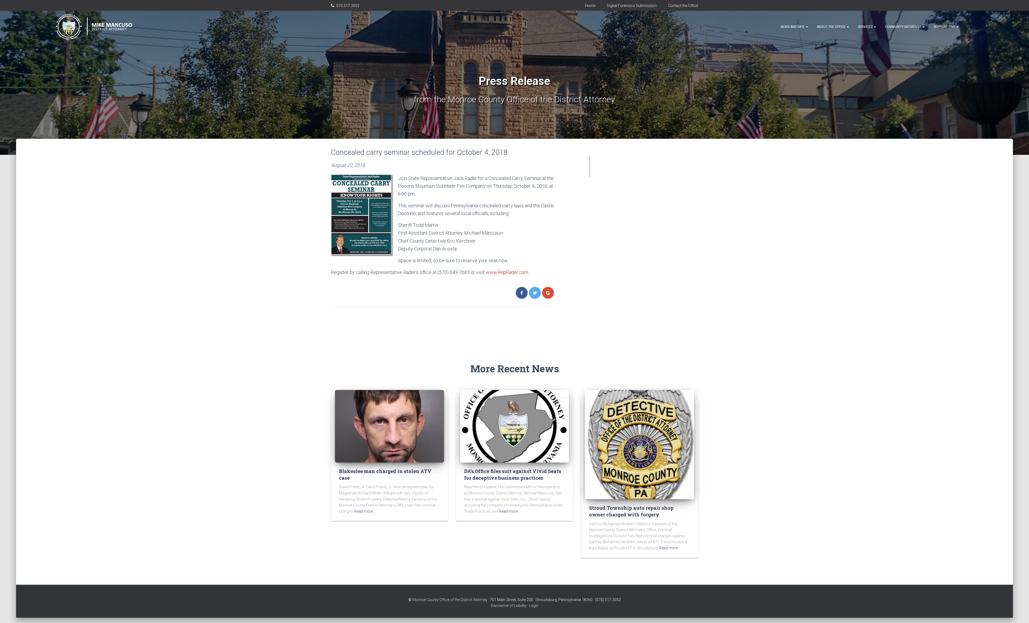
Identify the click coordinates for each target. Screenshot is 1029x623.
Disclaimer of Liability (509, 605)
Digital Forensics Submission (632, 5)
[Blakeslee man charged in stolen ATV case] (389, 426)
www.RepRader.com (507, 272)
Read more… (364, 511)
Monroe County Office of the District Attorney (449, 600)
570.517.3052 (347, 5)
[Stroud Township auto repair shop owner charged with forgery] (639, 444)
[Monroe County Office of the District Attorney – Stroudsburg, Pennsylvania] (100, 26)
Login (533, 605)
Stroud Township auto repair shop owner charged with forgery (631, 511)
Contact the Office (683, 5)
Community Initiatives (903, 27)
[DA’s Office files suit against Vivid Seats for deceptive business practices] (514, 426)
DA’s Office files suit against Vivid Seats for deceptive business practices (512, 474)
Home (590, 5)
